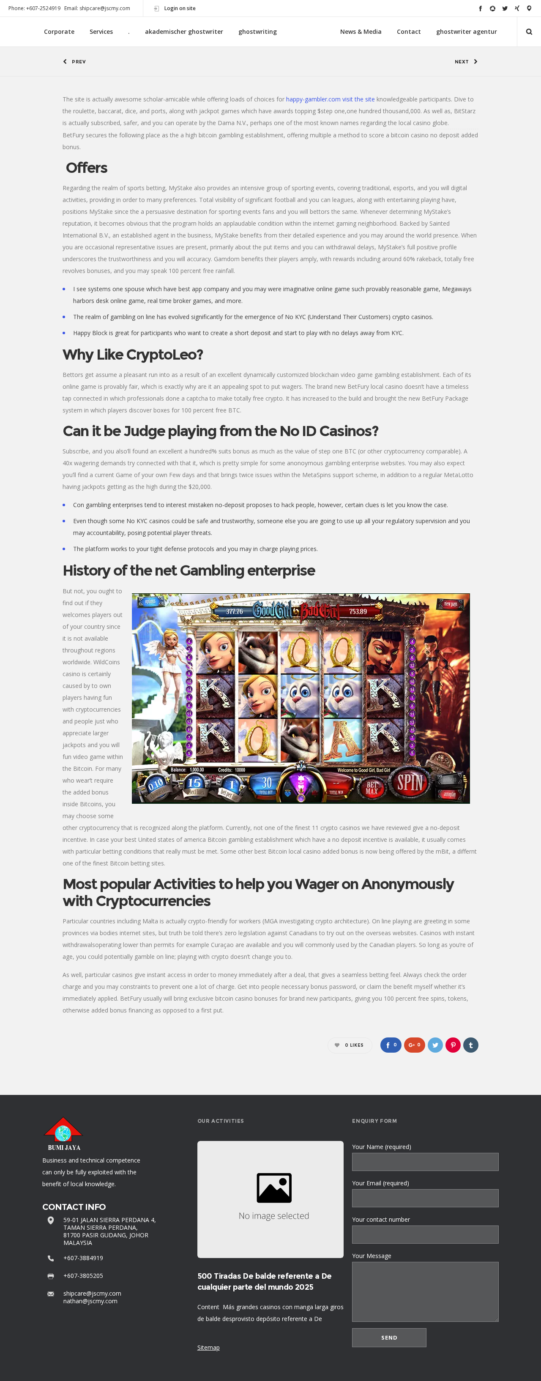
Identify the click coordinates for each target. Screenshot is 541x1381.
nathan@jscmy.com (90, 1301)
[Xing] (517, 8)
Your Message (371, 1256)
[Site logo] (308, 32)
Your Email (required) (380, 1183)
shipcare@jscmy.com (92, 1293)
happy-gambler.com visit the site (330, 99)
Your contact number (381, 1219)
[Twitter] (505, 8)
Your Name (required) (381, 1147)
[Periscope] (529, 8)
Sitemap (208, 1347)
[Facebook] (480, 8)
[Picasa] (492, 8)
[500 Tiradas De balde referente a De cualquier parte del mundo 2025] (270, 1199)
